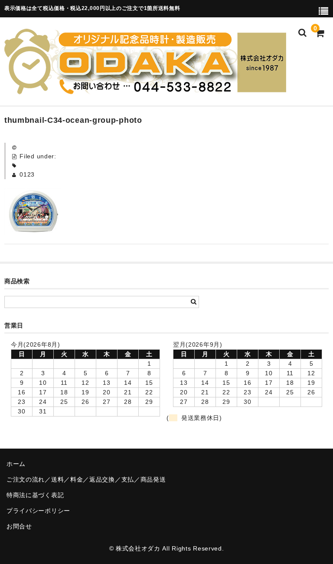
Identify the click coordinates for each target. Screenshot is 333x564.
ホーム (16, 463)
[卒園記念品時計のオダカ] (145, 89)
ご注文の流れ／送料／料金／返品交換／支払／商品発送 (86, 479)
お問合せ (19, 526)
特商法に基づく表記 (35, 495)
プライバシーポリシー (38, 510)
